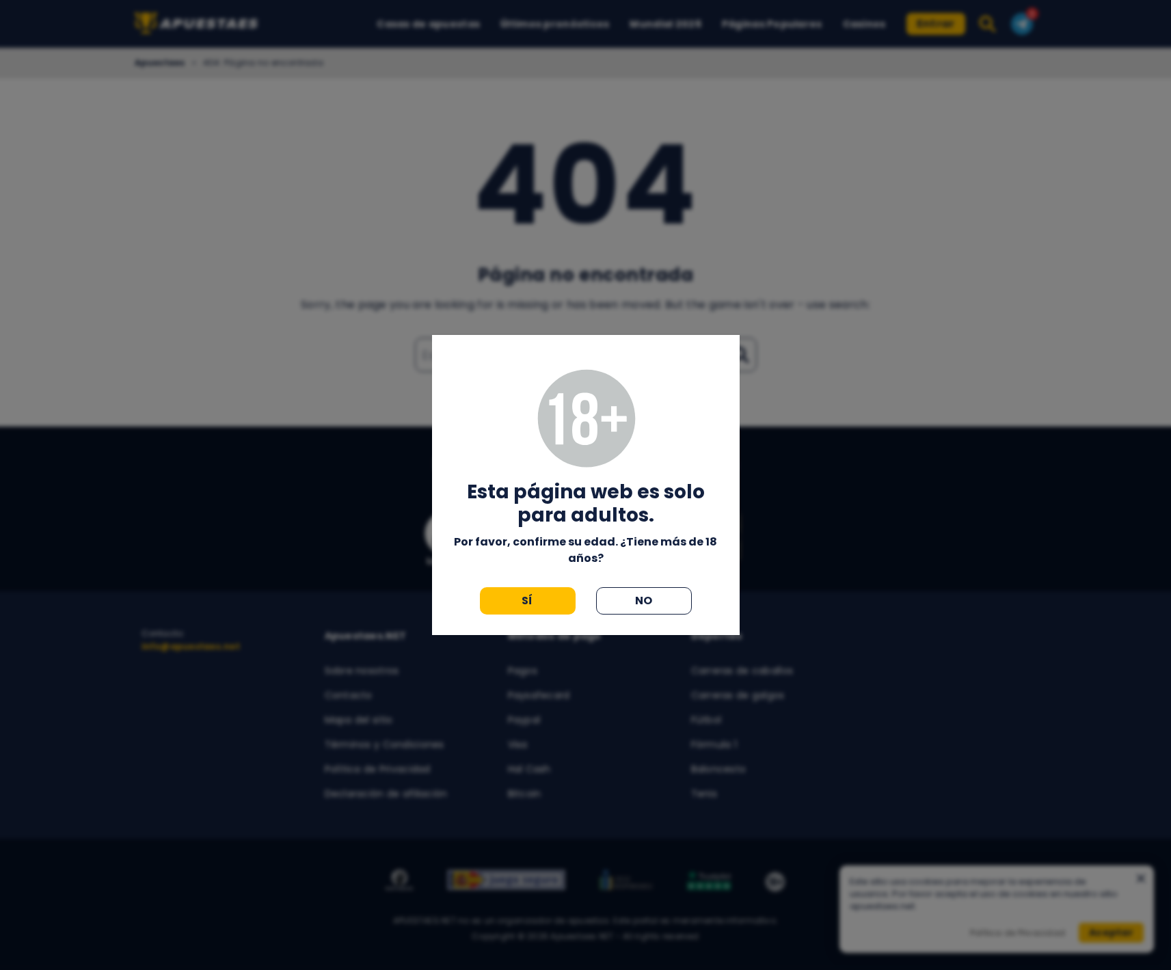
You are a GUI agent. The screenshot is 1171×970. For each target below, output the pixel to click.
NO (644, 600)
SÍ (527, 600)
